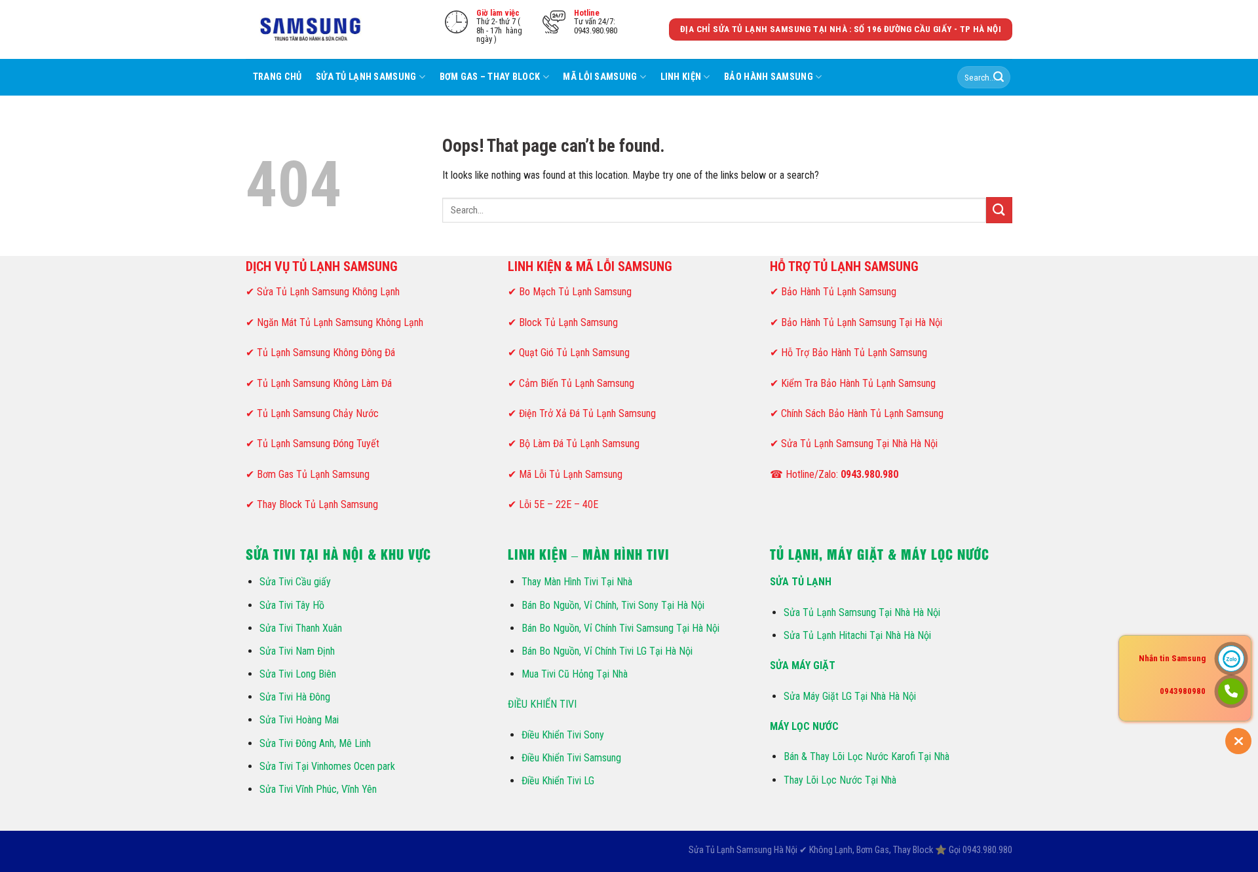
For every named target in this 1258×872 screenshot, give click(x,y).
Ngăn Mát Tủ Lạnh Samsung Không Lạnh (340, 322)
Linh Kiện (681, 76)
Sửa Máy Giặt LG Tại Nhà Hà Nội (850, 696)
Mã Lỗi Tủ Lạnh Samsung (570, 474)
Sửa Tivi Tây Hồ (291, 605)
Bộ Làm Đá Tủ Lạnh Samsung (579, 443)
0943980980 (1183, 691)
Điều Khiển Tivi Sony (563, 735)
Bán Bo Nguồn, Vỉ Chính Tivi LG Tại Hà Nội (607, 651)
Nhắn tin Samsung (1172, 658)
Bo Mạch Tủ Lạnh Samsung (575, 291)
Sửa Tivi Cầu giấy (295, 581)
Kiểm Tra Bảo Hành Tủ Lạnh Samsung (858, 383)
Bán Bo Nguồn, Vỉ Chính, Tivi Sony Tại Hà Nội (613, 605)
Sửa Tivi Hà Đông (294, 697)
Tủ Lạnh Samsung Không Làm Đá (324, 383)
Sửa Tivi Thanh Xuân (300, 628)
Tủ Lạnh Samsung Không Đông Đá (326, 352)
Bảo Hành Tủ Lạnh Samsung (838, 291)
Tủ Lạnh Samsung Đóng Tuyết (318, 443)
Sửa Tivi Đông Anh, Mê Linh (315, 743)
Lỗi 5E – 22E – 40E (558, 504)
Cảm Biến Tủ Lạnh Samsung (576, 383)
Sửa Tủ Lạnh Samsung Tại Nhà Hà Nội (859, 443)
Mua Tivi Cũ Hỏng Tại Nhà (575, 674)
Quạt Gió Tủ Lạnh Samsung (574, 352)
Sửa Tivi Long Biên (297, 674)
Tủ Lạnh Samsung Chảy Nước (318, 413)
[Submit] (998, 77)
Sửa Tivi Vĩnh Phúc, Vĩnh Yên (318, 789)
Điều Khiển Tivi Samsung (571, 758)
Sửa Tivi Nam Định (297, 651)
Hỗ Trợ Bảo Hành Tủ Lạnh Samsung (854, 352)
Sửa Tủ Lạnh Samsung (366, 76)
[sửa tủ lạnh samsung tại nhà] (311, 30)
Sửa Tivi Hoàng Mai (299, 720)
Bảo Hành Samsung (768, 76)
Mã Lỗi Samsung (600, 76)
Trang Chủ (277, 76)
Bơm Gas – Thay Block (490, 76)
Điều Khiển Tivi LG (558, 780)
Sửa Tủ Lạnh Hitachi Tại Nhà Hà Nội (857, 635)
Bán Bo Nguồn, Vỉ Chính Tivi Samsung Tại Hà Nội (620, 628)
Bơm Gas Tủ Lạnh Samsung (313, 474)
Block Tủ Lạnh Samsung (568, 322)
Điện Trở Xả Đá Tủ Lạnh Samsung (587, 413)
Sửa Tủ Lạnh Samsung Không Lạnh (328, 291)
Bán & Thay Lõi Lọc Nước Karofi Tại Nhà (866, 756)
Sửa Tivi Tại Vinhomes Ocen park (327, 766)
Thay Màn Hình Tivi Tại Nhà (577, 581)
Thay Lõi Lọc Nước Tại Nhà (840, 780)
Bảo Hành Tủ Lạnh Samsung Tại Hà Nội (861, 322)
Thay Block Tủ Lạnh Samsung (317, 504)
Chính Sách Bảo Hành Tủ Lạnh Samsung (862, 413)
